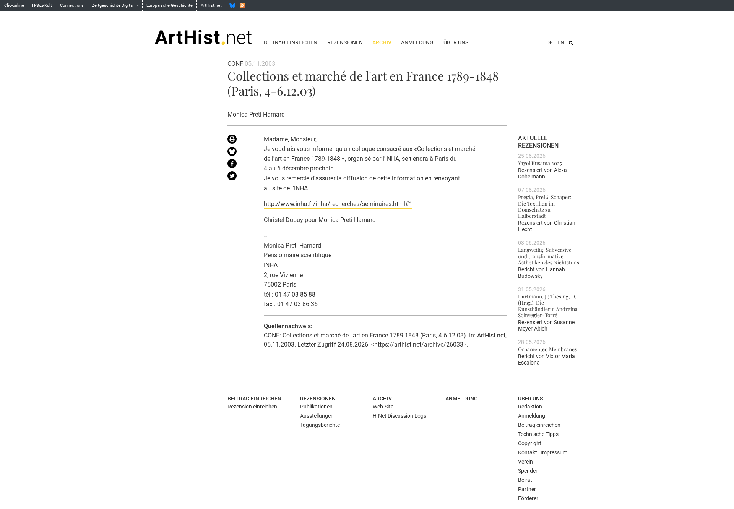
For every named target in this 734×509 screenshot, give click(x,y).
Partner (527, 489)
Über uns (455, 42)
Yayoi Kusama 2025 (540, 162)
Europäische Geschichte (169, 5)
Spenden (528, 471)
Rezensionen (345, 42)
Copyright (529, 443)
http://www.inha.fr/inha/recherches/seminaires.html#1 (338, 203)
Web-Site (383, 407)
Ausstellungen (317, 416)
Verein (525, 462)
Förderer (528, 498)
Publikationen (316, 407)
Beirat (525, 480)
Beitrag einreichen (290, 42)
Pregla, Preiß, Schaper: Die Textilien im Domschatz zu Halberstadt (545, 206)
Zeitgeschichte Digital (113, 5)
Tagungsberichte (320, 425)
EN (560, 42)
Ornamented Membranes (547, 348)
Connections (72, 5)
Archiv (381, 42)
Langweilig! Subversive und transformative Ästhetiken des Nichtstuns (548, 256)
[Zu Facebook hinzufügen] (239, 165)
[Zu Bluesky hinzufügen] (239, 153)
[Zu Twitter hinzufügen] (239, 177)
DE (549, 42)
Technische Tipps (538, 434)
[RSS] (242, 5)
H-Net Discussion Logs (399, 416)
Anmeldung (417, 42)
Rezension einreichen (252, 407)
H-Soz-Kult (42, 5)
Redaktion (530, 407)
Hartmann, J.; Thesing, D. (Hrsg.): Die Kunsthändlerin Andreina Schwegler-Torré (548, 305)
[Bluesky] (232, 5)
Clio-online (14, 5)
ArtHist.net (211, 5)
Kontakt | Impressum (542, 452)
